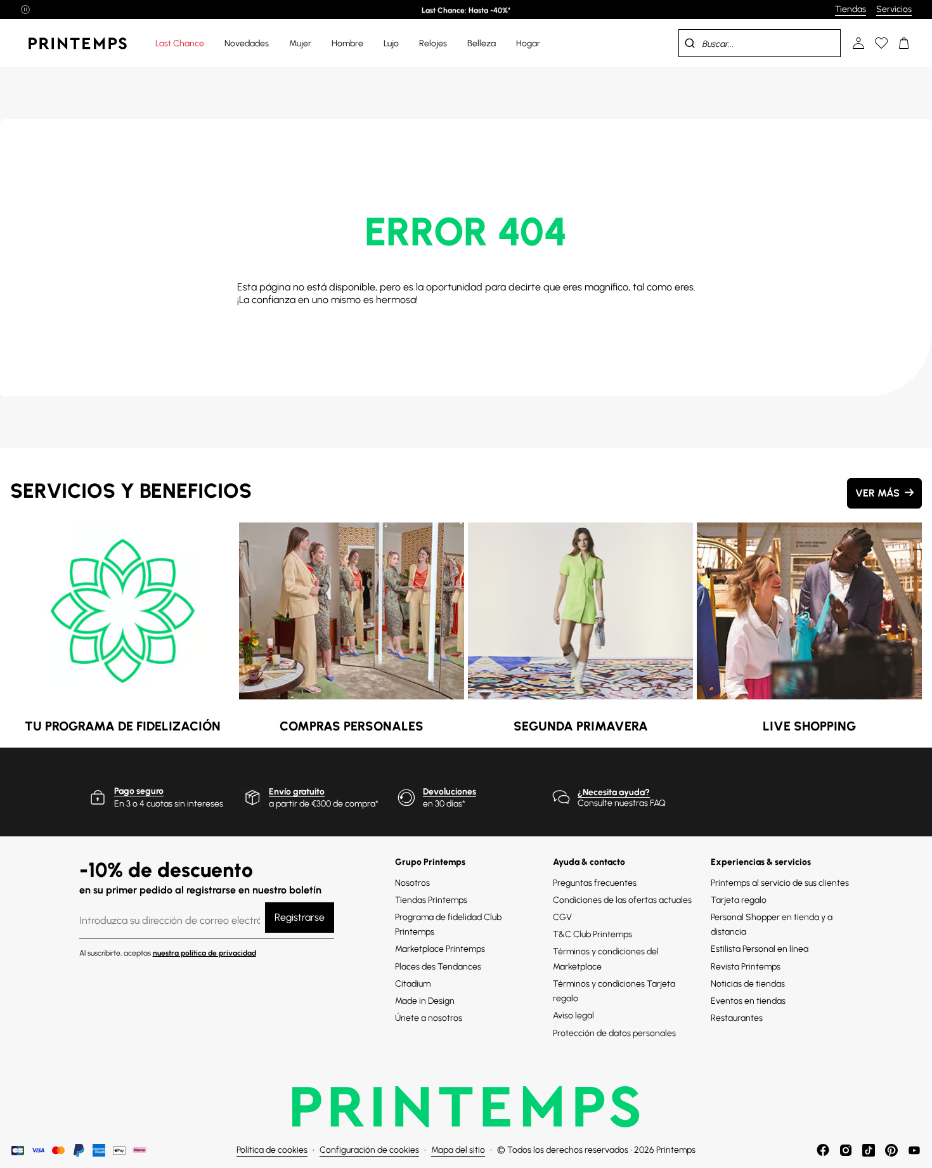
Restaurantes (737, 1018)
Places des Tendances (438, 966)
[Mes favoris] (881, 43)
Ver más (877, 493)
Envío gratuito (297, 791)
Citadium (412, 983)
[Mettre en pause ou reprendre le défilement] (25, 9)
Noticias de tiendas (748, 983)
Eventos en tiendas (748, 1001)
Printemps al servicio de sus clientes (780, 883)
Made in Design (425, 1001)
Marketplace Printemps (440, 949)
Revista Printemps (745, 966)
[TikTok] (868, 1150)
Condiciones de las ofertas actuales (622, 900)
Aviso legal (573, 1015)
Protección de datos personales (614, 1033)
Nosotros (412, 883)
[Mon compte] (858, 43)
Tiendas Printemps (431, 900)
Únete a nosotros (428, 1018)
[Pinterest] (891, 1150)
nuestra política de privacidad (204, 953)
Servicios (894, 9)
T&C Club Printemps (592, 934)
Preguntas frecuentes (595, 883)
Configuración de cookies (369, 1150)
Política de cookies (271, 1150)
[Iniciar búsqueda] (690, 43)
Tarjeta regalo (739, 900)
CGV (562, 917)
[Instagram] (845, 1150)
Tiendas (850, 9)
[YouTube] (914, 1150)
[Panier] (904, 43)
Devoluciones (449, 791)
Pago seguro (139, 791)
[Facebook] (823, 1150)
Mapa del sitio (458, 1150)
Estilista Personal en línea (759, 949)
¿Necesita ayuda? (614, 792)
